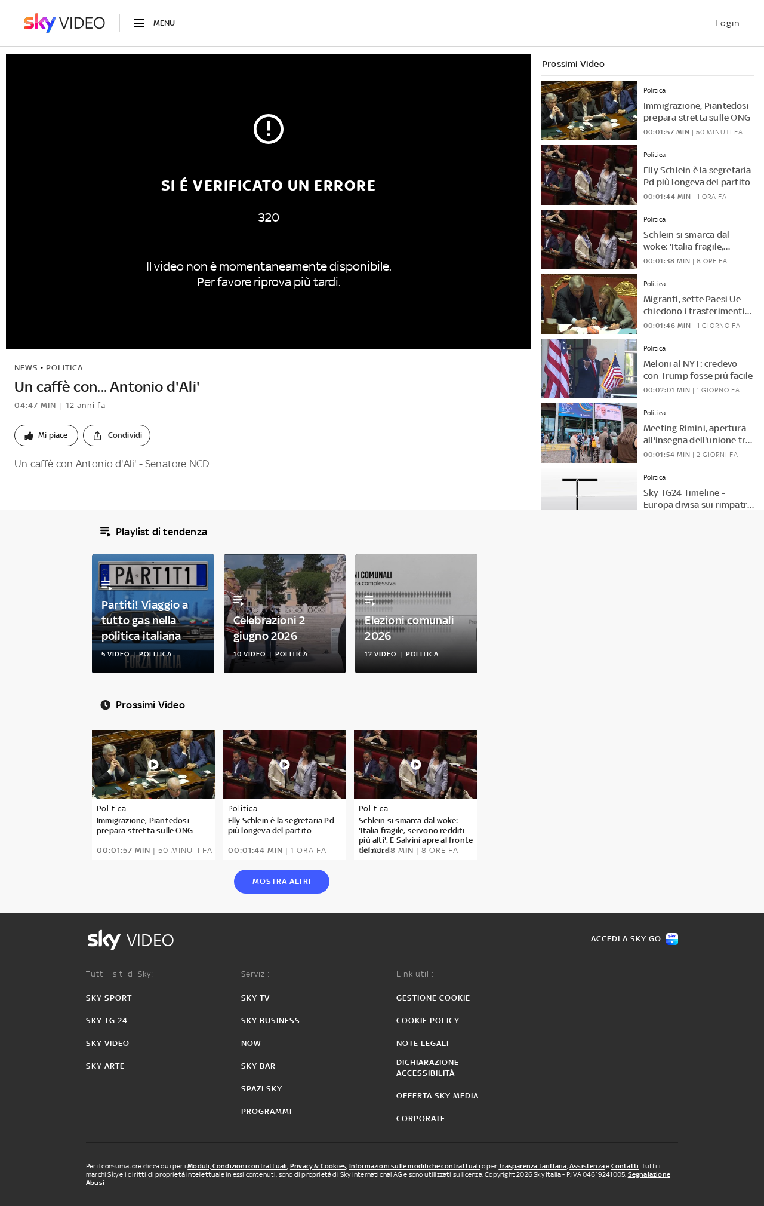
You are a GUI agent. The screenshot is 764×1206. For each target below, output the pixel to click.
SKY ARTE (105, 1065)
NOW (251, 1043)
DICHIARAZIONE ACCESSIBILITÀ (427, 1068)
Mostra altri (281, 881)
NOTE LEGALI (422, 1043)
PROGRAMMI (266, 1111)
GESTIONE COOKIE (433, 997)
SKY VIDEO (108, 1043)
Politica (64, 367)
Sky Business (270, 1020)
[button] (46, 435)
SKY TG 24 (107, 1020)
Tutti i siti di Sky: (119, 973)
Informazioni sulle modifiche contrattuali (414, 1166)
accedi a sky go (626, 938)
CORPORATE (420, 1118)
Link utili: (415, 973)
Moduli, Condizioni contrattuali (237, 1166)
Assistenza (587, 1166)
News (26, 367)
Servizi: (255, 973)
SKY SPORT (109, 997)
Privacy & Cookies (318, 1166)
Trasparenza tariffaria (532, 1166)
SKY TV (255, 997)
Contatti (625, 1166)
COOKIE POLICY (428, 1020)
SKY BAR (258, 1065)
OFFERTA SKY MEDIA (437, 1095)
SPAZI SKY (261, 1088)
